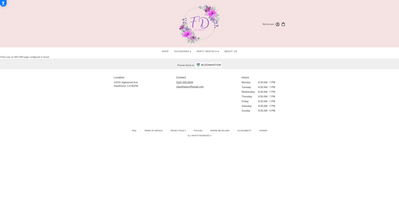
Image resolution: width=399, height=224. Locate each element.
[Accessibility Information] (3, 3)
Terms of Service (153, 131)
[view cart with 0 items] (283, 24)
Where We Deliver (219, 131)
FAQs (134, 131)
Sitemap (263, 131)
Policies (198, 131)
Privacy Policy (178, 131)
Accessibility (244, 131)
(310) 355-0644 (184, 82)
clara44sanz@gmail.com (190, 86)
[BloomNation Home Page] (209, 65)
